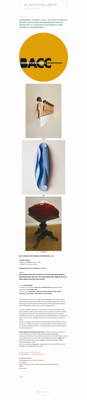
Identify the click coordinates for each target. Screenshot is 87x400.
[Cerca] (67, 4)
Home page (28, 9)
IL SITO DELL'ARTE (40, 5)
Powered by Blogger (45, 392)
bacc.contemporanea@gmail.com (37, 354)
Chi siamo (36, 9)
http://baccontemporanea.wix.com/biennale (29, 352)
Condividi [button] (21, 376)
